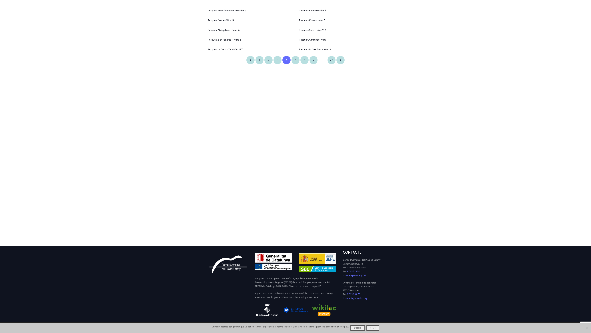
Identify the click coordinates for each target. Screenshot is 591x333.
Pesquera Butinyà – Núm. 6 (312, 10)
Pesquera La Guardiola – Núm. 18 (315, 49)
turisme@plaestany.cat (354, 275)
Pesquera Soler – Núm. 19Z (312, 30)
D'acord (357, 328)
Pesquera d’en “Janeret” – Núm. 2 (224, 39)
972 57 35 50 (353, 271)
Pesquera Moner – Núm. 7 (312, 20)
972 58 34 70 (353, 294)
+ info (373, 328)
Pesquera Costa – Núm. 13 (221, 20)
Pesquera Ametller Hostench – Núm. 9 (227, 10)
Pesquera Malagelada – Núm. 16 (224, 30)
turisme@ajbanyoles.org (355, 298)
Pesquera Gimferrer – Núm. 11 (313, 39)
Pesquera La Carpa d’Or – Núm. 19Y (225, 49)
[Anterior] (250, 60)
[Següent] (340, 60)
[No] (587, 327)
